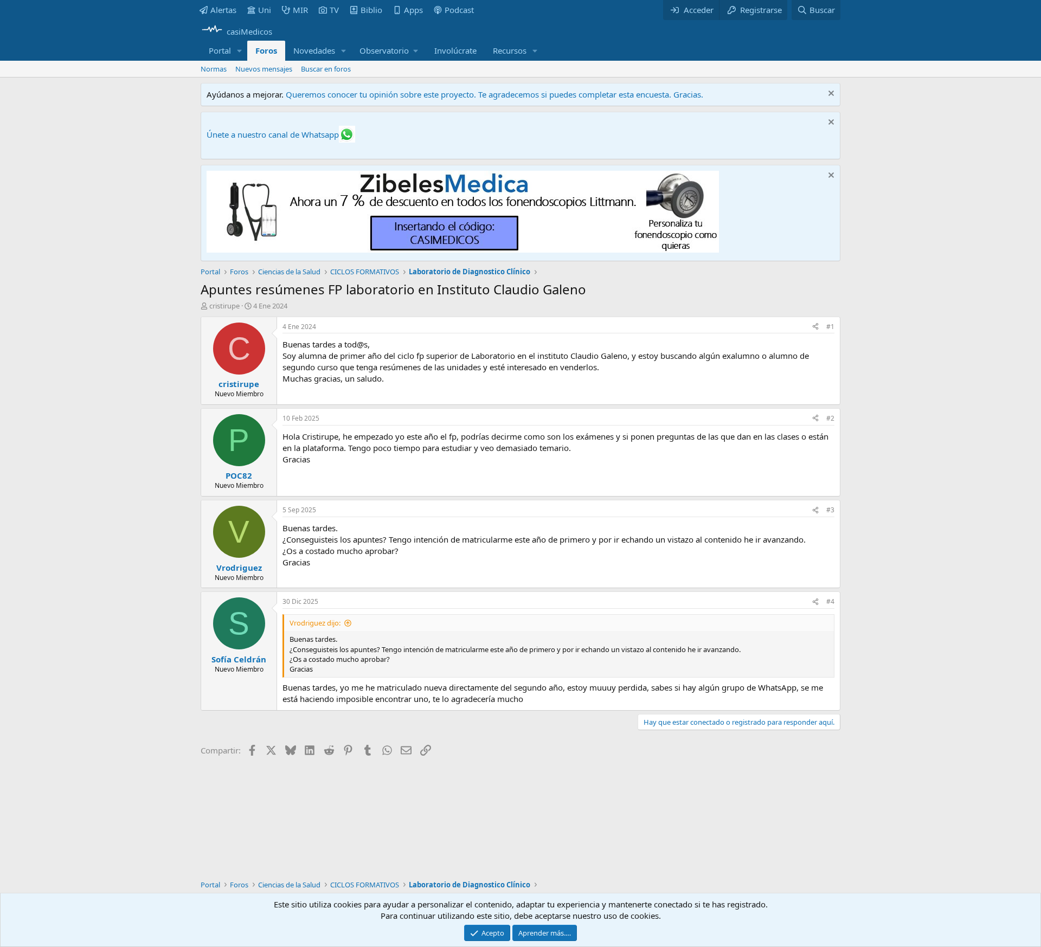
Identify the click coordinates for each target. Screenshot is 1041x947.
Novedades (314, 50)
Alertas (223, 9)
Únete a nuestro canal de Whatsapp (273, 134)
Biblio (371, 9)
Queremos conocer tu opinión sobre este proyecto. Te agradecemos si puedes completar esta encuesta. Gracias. (494, 94)
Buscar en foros (326, 69)
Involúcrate (455, 50)
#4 (830, 601)
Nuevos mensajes (263, 69)
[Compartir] (815, 327)
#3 (830, 509)
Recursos (509, 50)
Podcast (459, 9)
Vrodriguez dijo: (315, 623)
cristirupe (224, 306)
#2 (830, 418)
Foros (266, 50)
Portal (220, 50)
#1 (830, 326)
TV (334, 9)
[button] (239, 51)
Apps (413, 9)
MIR (300, 9)
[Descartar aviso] (829, 94)
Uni (264, 9)
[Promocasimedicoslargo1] (463, 249)
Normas (214, 69)
